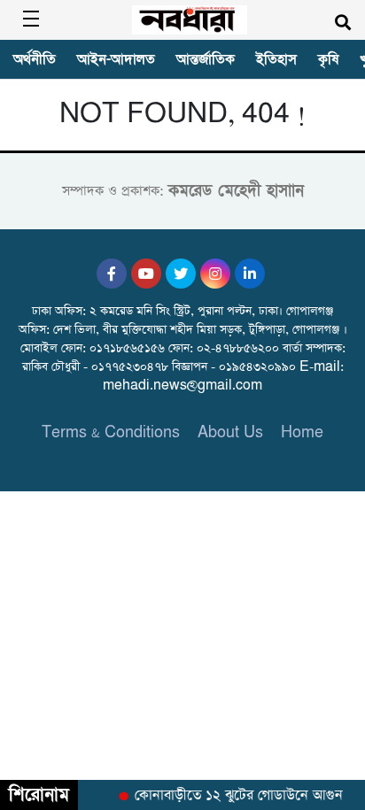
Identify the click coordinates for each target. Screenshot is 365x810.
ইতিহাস (276, 59)
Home (302, 432)
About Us (230, 432)
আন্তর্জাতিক (205, 59)
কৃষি (328, 59)
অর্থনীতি (34, 59)
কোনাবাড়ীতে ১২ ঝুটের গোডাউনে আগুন (237, 796)
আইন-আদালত (116, 59)
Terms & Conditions (111, 432)
